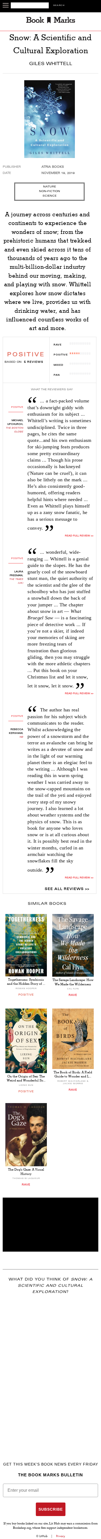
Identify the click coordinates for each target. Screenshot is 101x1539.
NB (21, 737)
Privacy (60, 1536)
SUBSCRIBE (51, 1509)
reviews (33, 362)
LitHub (43, 1536)
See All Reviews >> (67, 889)
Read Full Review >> (79, 536)
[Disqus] (50, 1370)
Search (59, 5)
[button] (50, 1225)
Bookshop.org (22, 1528)
